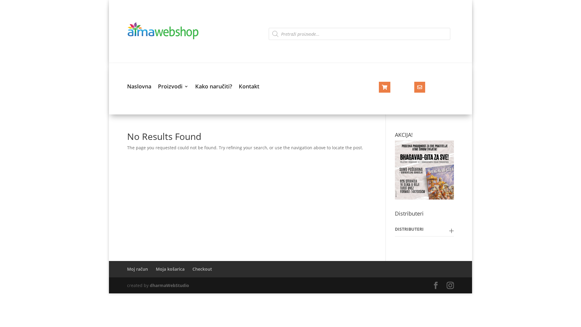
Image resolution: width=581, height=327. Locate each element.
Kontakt (249, 87)
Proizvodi (170, 87)
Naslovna (139, 87)
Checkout (202, 269)
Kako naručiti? (213, 87)
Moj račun (137, 269)
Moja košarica (170, 269)
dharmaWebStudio (169, 285)
